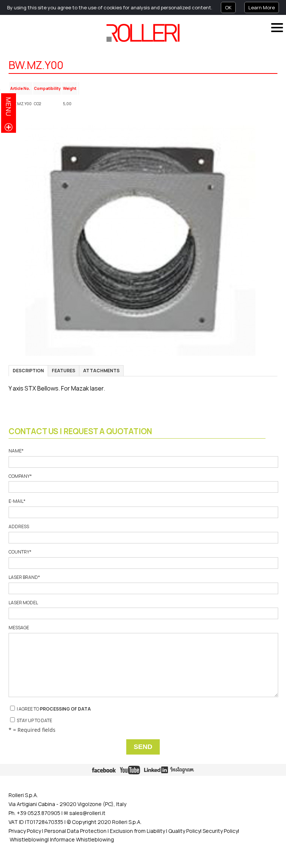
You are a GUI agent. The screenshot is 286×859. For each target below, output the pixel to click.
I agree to (53, 709)
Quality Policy (184, 830)
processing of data (65, 709)
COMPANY (20, 476)
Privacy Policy (25, 830)
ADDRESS (19, 527)
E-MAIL (17, 501)
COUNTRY (20, 552)
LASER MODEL (23, 603)
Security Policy (220, 830)
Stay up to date (34, 720)
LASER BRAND (24, 577)
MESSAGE (19, 628)
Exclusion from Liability (137, 830)
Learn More (261, 7)
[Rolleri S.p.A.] (143, 32)
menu (8, 106)
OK (228, 7)
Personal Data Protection (75, 830)
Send (143, 746)
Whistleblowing (29, 839)
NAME (16, 451)
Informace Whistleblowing (82, 839)
